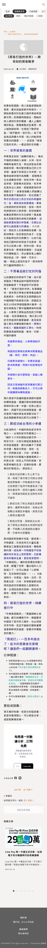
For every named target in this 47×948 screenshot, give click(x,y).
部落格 (12, 31)
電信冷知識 (28, 16)
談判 (18, 16)
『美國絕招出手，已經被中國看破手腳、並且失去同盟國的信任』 (26, 680)
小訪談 (40, 16)
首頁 (5, 31)
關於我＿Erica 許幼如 (23, 921)
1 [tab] (14, 891)
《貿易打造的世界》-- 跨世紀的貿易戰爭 (22, 34)
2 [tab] (18, 891)
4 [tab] (25, 891)
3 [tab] (21, 891)
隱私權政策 (23, 933)
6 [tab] (33, 891)
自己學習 (8, 16)
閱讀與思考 (20, 11)
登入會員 (28, 800)
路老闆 (43, 943)
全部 (8, 11)
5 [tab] (29, 891)
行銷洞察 (33, 11)
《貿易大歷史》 (33, 696)
